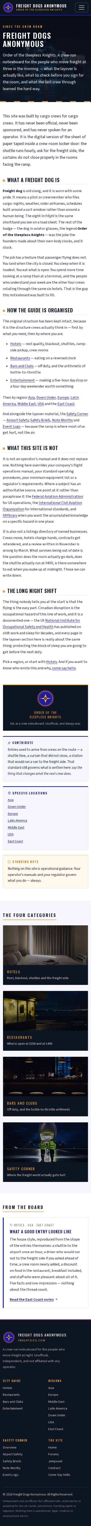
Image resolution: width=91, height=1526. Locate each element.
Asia (31, 397)
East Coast (66, 403)
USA (41, 403)
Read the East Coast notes (32, 1299)
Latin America (17, 820)
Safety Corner (77, 413)
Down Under (46, 397)
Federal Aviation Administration (57, 496)
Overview (9, 1447)
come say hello (64, 668)
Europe (63, 397)
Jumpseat (55, 1461)
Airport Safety (18, 420)
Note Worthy (62, 420)
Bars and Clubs (22, 366)
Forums (53, 1454)
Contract (54, 1468)
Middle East (27, 403)
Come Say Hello (59, 1474)
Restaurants (20, 358)
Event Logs (12, 426)
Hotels (15, 343)
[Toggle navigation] (81, 7)
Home (52, 1447)
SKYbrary (10, 515)
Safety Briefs (40, 420)
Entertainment (22, 380)
